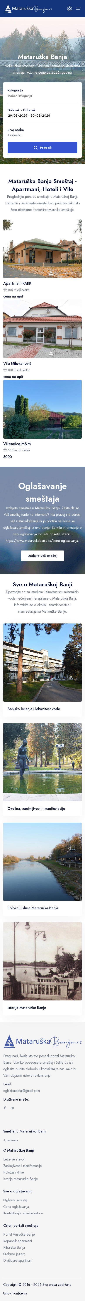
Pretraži (46, 147)
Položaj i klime (13, 1172)
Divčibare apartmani (17, 1260)
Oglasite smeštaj (15, 1200)
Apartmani (10, 1140)
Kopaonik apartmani (17, 1240)
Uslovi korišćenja (15, 1293)
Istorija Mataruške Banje (20, 1178)
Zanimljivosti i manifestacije (22, 1165)
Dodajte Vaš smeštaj (42, 555)
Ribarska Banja (14, 1247)
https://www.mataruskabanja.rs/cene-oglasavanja (42, 540)
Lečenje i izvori (14, 1159)
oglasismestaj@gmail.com (21, 1090)
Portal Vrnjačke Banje (19, 1234)
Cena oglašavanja (16, 1206)
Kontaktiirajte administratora (23, 1213)
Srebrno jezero (14, 1253)
